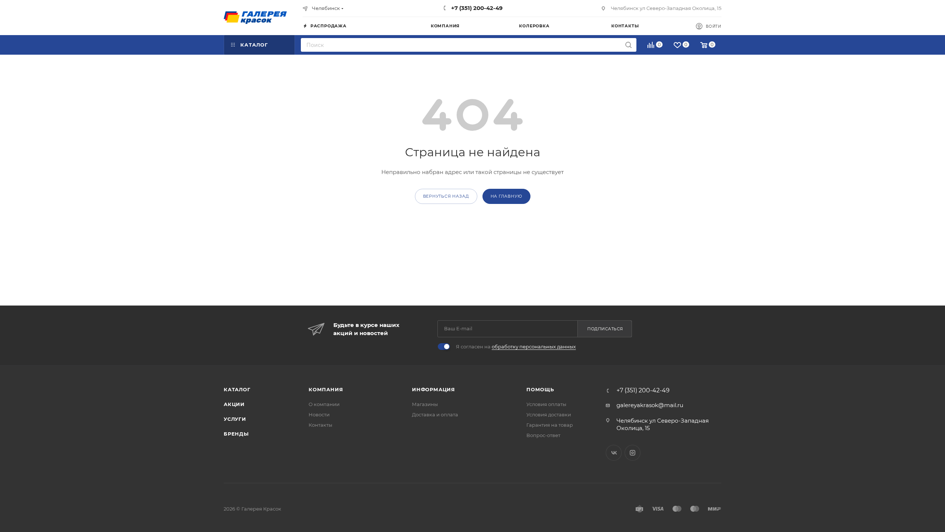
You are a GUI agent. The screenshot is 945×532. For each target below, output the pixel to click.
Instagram (632, 453)
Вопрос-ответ (543, 435)
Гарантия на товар (549, 425)
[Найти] (628, 45)
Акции (234, 404)
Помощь (540, 389)
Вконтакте (614, 453)
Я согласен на (516, 346)
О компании (324, 404)
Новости (319, 414)
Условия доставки (548, 414)
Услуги (235, 419)
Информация (433, 389)
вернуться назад (446, 196)
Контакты (320, 425)
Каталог (237, 389)
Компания (326, 389)
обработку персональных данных (534, 346)
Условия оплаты (546, 404)
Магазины (425, 404)
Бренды (236, 434)
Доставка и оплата (435, 414)
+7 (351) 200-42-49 (476, 7)
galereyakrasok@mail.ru (649, 405)
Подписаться (605, 328)
